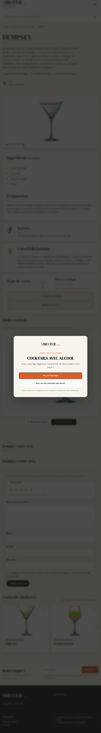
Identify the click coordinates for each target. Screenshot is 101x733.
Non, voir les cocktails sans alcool (50, 383)
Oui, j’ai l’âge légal (50, 375)
